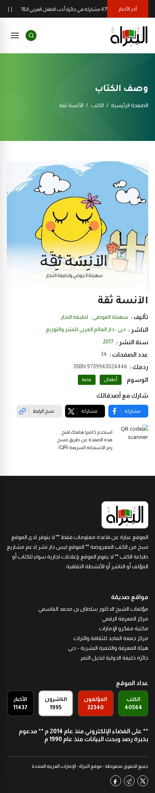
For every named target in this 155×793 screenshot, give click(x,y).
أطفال (110, 379)
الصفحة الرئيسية (129, 105)
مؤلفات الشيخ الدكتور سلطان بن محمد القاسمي (93, 609)
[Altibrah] (129, 35)
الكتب (97, 105)
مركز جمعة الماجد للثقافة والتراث (110, 638)
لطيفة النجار (74, 317)
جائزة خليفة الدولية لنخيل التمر (114, 658)
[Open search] (31, 35)
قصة (86, 379)
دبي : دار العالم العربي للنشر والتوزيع (86, 329)
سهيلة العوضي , (109, 317)
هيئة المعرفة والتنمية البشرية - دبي (108, 648)
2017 (108, 342)
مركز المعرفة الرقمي (125, 619)
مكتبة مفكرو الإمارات (123, 628)
